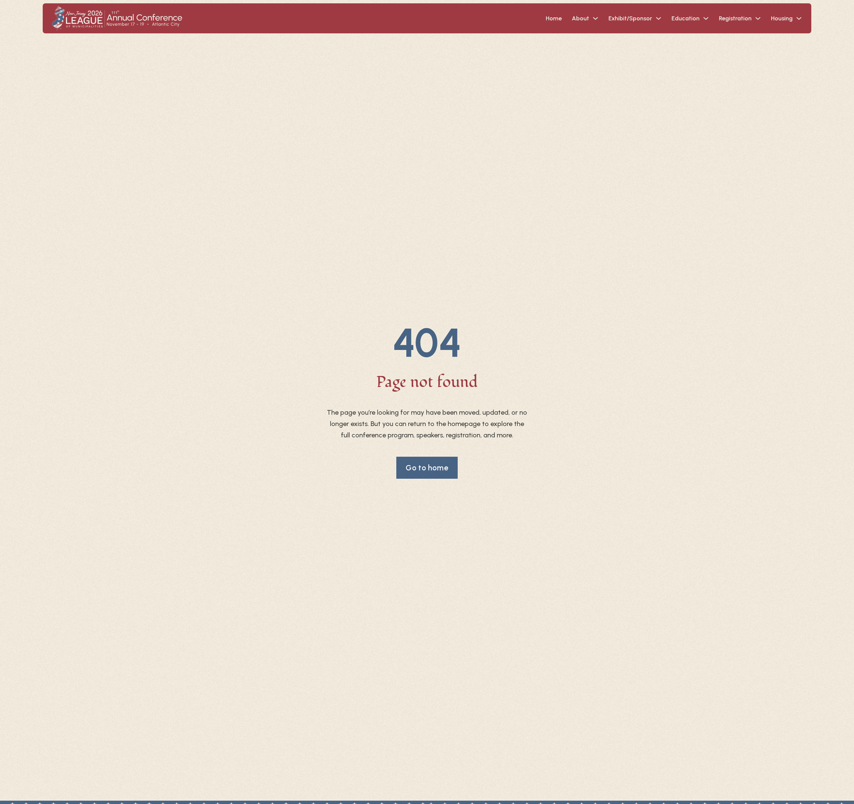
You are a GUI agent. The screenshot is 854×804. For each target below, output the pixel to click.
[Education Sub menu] (706, 18)
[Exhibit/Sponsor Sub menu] (659, 18)
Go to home (427, 467)
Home (554, 18)
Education (686, 18)
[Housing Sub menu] (799, 18)
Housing (782, 18)
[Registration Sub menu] (758, 18)
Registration (735, 18)
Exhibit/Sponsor (630, 18)
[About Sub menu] (595, 18)
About (580, 18)
